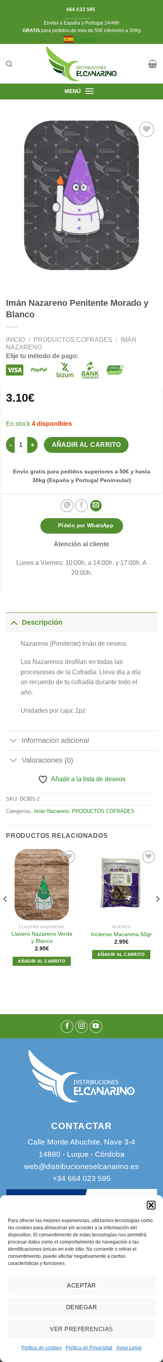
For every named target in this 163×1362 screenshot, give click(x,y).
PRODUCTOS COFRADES (73, 339)
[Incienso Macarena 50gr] (121, 884)
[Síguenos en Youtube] (95, 1026)
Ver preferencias (81, 1329)
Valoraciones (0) (47, 760)
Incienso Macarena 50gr (121, 934)
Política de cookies (41, 1348)
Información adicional (55, 740)
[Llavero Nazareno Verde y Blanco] (42, 884)
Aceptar (81, 1285)
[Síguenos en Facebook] (67, 1026)
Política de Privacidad (89, 1348)
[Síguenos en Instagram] (81, 1026)
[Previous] (5, 914)
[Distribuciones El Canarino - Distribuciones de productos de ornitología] (81, 63)
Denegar (81, 1307)
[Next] (157, 914)
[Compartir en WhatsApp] (67, 505)
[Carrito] (152, 63)
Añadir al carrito (86, 444)
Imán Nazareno (51, 811)
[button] (151, 1205)
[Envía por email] (95, 505)
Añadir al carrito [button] (42, 961)
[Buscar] (9, 64)
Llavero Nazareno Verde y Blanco (41, 937)
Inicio (15, 339)
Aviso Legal (129, 1348)
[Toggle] (13, 622)
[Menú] (90, 91)
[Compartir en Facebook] (81, 505)
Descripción (42, 622)
